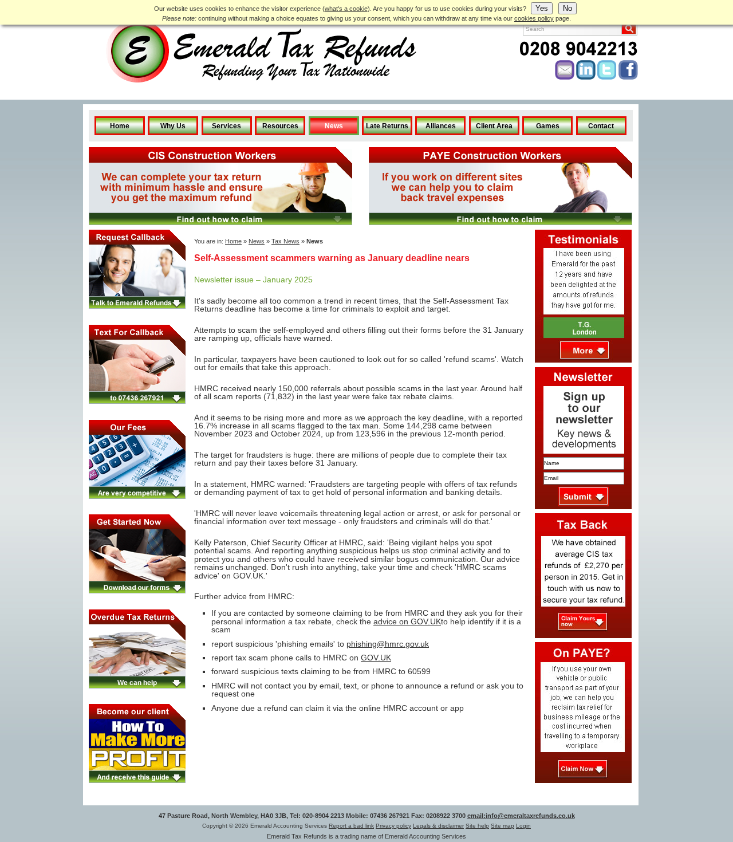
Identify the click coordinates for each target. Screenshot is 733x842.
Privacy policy (393, 826)
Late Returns (387, 126)
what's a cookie (346, 8)
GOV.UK (376, 657)
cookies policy (534, 18)
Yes (541, 8)
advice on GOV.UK (407, 621)
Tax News (285, 241)
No (567, 8)
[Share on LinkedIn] (586, 77)
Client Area (494, 126)
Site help (477, 826)
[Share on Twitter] (607, 77)
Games (547, 126)
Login (523, 826)
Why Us (173, 126)
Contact (601, 126)
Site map (502, 826)
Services (226, 126)
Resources (280, 126)
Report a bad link (351, 826)
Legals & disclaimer (438, 826)
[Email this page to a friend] (564, 77)
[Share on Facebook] (628, 77)
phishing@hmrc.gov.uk (387, 643)
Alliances (440, 126)
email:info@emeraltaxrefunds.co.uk (521, 815)
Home (119, 126)
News (334, 126)
